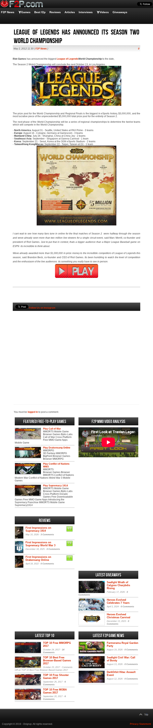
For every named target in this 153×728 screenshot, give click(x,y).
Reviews (55, 12)
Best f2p (40, 12)
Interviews (86, 12)
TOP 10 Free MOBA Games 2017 (55, 691)
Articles (70, 12)
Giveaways (120, 12)
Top (146, 714)
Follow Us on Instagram (42, 307)
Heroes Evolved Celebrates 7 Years (118, 601)
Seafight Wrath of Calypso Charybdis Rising (118, 585)
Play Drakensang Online (56, 447)
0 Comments (53, 549)
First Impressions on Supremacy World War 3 (40, 544)
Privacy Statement (140, 724)
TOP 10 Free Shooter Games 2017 (56, 677)
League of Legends (67, 58)
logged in (33, 412)
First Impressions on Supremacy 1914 (38, 529)
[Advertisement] (76, 351)
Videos (104, 12)
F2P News (7, 12)
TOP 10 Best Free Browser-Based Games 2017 (57, 660)
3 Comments (47, 534)
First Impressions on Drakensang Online (38, 558)
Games (25, 12)
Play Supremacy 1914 (55, 485)
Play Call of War (52, 428)
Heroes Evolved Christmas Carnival (118, 616)
